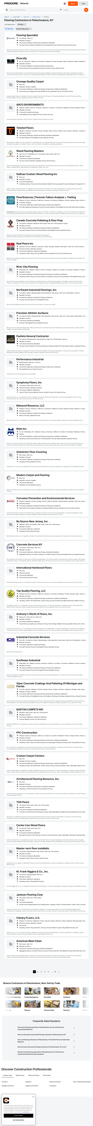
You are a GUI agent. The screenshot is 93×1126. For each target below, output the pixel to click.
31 (55, 971)
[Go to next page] (58, 971)
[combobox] (73, 10)
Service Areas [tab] (47, 1075)
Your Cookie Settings (18, 1120)
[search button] (86, 10)
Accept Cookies (18, 1115)
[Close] (33, 1097)
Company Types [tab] (7, 1075)
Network (24, 3)
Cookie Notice (26, 1112)
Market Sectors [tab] (20, 1075)
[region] (18, 1109)
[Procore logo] (11, 4)
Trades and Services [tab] (33, 1075)
